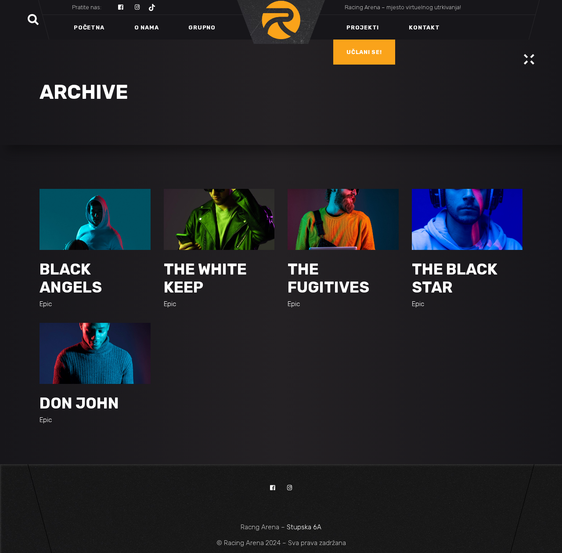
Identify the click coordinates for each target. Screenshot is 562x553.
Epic (46, 304)
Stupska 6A (304, 527)
